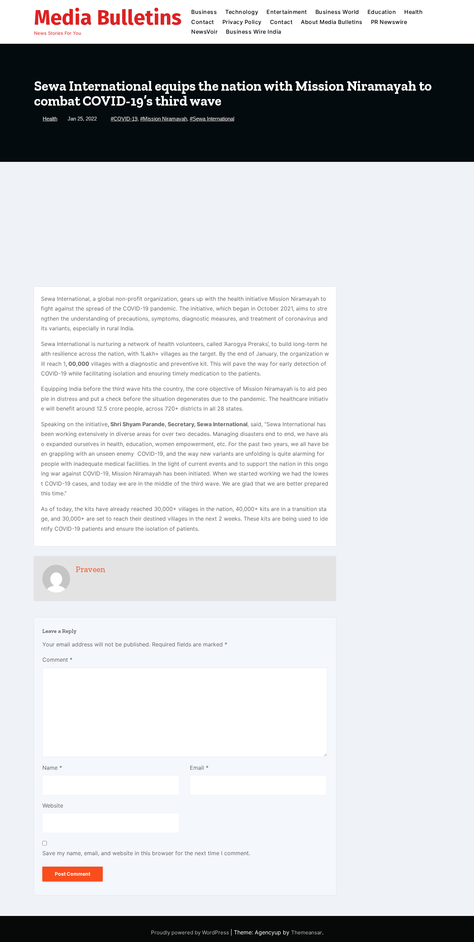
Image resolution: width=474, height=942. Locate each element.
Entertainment (286, 11)
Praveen (90, 569)
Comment (57, 659)
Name (52, 767)
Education (381, 11)
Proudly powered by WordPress (190, 932)
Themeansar (306, 932)
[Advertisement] (237, 214)
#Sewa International (212, 119)
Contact (202, 21)
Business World (337, 11)
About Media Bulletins (332, 21)
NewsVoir (204, 31)
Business (204, 11)
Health (413, 11)
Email (199, 767)
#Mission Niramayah (163, 119)
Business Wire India (253, 31)
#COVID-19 (124, 119)
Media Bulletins (107, 17)
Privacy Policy (242, 21)
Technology (241, 11)
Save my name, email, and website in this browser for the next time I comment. (146, 853)
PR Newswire (389, 21)
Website (52, 805)
